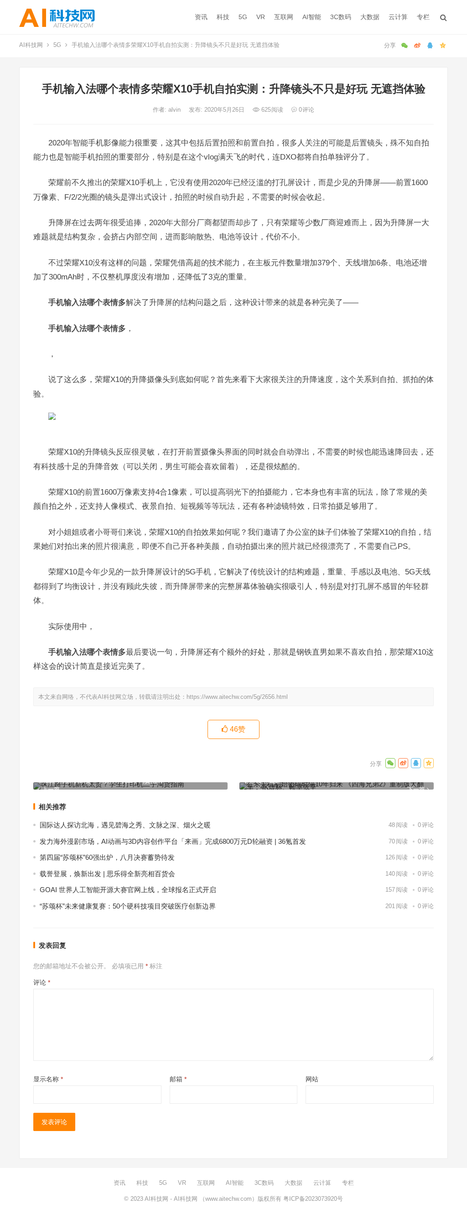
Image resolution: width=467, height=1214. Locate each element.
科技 (223, 17)
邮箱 (178, 1079)
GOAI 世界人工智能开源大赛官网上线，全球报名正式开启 (128, 890)
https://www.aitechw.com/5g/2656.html (237, 696)
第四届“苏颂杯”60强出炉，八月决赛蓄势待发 (107, 857)
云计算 (398, 17)
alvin (175, 109)
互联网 (283, 17)
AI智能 (311, 17)
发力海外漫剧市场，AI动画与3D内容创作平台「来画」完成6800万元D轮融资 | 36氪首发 (173, 841)
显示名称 (48, 1079)
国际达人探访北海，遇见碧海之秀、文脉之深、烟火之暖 (125, 825)
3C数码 (340, 17)
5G (243, 17)
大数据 (369, 17)
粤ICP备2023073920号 (312, 1198)
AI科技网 (31, 44)
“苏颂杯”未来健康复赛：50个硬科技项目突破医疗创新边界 (128, 906)
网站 (312, 1079)
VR (260, 17)
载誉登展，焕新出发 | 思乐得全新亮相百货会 (107, 874)
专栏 (423, 17)
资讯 (201, 17)
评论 (41, 982)
